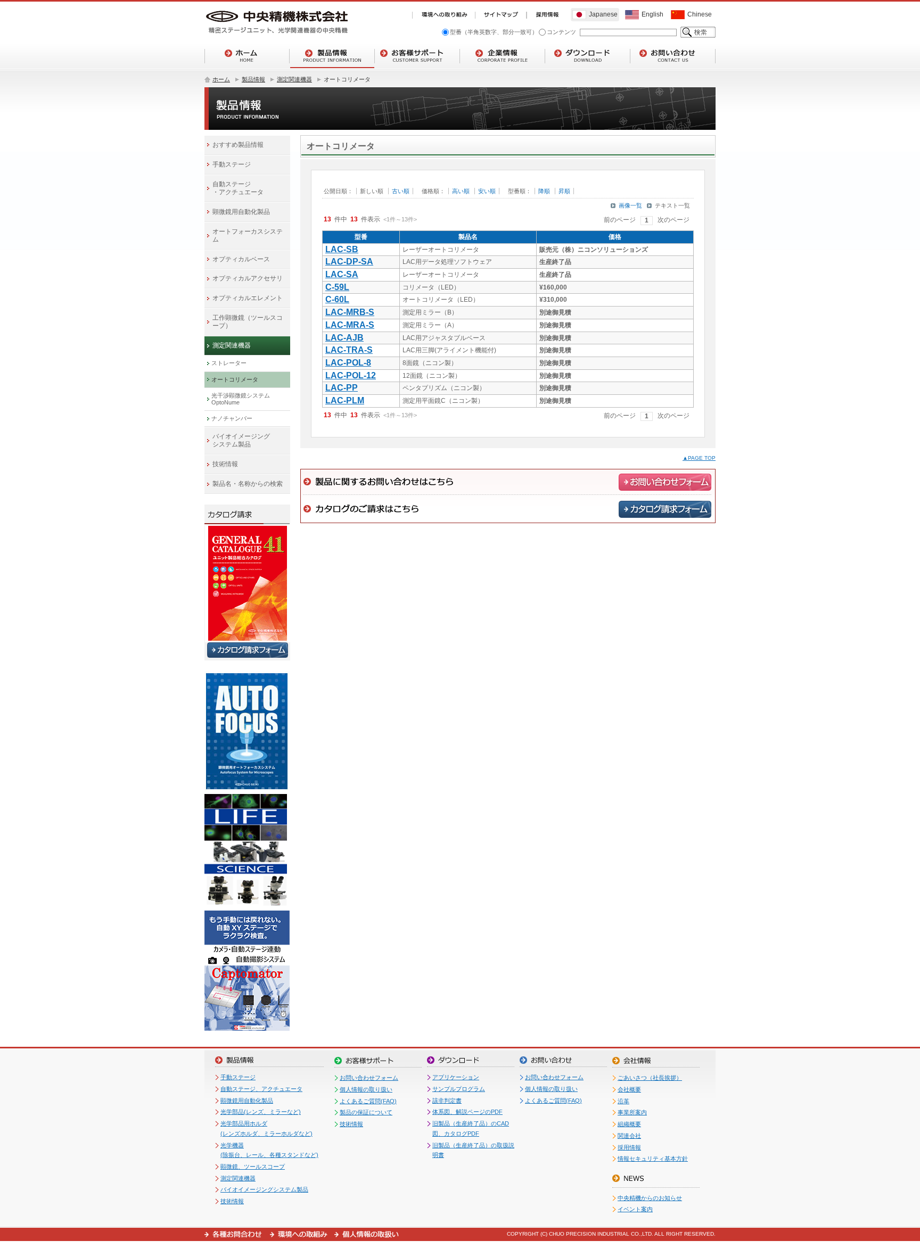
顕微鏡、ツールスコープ (252, 1166)
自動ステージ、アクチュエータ (261, 1089)
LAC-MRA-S (349, 324)
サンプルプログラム (458, 1089)
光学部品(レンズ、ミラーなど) (260, 1112)
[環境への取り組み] (443, 15)
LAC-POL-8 (348, 362)
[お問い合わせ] (673, 56)
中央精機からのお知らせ (650, 1198)
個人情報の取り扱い (366, 1089)
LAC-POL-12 (350, 375)
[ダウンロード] (587, 56)
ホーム (221, 79)
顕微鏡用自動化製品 (246, 1100)
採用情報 (629, 1147)
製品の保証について (366, 1112)
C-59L (337, 287)
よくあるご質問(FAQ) (368, 1101)
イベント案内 (635, 1209)
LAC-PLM (344, 400)
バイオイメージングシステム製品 (264, 1189)
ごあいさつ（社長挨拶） (650, 1077)
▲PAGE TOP (699, 458)
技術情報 (232, 1201)
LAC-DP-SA (349, 261)
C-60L (337, 299)
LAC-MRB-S (349, 312)
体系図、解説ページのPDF (467, 1112)
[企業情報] (502, 56)
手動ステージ (238, 1077)
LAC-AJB (344, 337)
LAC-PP (341, 387)
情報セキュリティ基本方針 (653, 1158)
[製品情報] (332, 56)
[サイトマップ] (501, 15)
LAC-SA (341, 274)
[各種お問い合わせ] (237, 1234)
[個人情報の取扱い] (366, 1234)
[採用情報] (547, 15)
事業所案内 (632, 1112)
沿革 (623, 1101)
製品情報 (253, 79)
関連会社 (629, 1135)
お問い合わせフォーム (369, 1077)
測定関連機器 (294, 79)
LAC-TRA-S (349, 349)
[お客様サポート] (417, 56)
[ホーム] (247, 56)
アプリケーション (455, 1077)
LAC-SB (341, 249)
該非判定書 (447, 1100)
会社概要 (629, 1089)
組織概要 (629, 1124)
